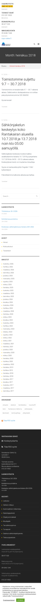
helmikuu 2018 (8, 376)
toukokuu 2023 (8, 323)
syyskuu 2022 (8, 335)
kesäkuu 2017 (8, 382)
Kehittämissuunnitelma (10, 219)
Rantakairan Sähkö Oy (15, 409)
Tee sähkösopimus (9, 525)
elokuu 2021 (7, 341)
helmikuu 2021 (8, 347)
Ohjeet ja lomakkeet (9, 517)
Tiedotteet (4, 106)
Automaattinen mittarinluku (12, 509)
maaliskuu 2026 (8, 270)
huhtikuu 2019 (8, 370)
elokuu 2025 (7, 285)
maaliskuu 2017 (8, 388)
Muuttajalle (6, 521)
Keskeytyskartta (10, 441)
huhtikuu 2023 (8, 326)
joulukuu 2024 (8, 299)
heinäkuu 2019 (8, 367)
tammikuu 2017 (8, 391)
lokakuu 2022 (7, 332)
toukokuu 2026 (8, 264)
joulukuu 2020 (8, 350)
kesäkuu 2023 (8, 320)
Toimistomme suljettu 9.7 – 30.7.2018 (18, 81)
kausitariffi (32, 405)
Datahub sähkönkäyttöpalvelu (13, 533)
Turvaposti (6, 529)
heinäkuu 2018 (8, 373)
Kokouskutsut (8, 246)
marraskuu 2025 (8, 279)
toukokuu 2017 (8, 385)
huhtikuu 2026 (8, 267)
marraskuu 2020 (8, 352)
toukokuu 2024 (8, 305)
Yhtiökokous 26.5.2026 (9, 211)
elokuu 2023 (7, 317)
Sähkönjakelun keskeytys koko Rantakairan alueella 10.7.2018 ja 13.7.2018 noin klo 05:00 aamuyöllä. (19, 136)
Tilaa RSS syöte (9, 421)
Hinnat (5, 242)
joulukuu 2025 (8, 276)
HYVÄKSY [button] (20, 600)
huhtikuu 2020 (8, 361)
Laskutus (6, 501)
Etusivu (4, 66)
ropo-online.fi (6, 38)
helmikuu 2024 (8, 314)
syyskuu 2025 (8, 282)
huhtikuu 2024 (8, 308)
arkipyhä (5, 405)
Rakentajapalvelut (9, 513)
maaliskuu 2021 (8, 344)
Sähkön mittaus (8, 505)
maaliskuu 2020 (8, 364)
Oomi (4, 409)
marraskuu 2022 (8, 329)
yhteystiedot (26, 413)
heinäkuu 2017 (8, 379)
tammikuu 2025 (8, 296)
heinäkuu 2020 (8, 358)
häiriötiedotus (22, 405)
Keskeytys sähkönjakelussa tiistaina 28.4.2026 (18, 227)
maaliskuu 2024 (8, 311)
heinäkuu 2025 (8, 287)
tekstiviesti (6, 413)
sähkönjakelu (28, 409)
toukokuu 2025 (8, 290)
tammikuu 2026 (8, 273)
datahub (13, 405)
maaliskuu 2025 (8, 293)
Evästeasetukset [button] (9, 600)
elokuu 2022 (7, 338)
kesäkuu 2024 (8, 302)
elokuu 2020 (7, 355)
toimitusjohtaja (15, 413)
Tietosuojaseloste (9, 537)
